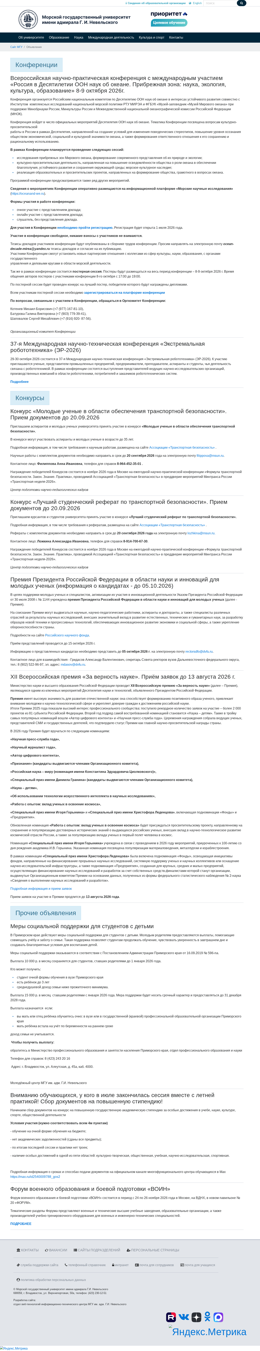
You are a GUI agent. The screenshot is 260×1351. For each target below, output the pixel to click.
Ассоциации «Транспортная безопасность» (182, 447)
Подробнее (19, 381)
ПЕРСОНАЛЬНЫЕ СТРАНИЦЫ (155, 1250)
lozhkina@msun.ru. (201, 533)
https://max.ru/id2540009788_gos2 (35, 1176)
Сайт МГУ (16, 47)
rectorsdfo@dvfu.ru (199, 651)
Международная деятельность (111, 37)
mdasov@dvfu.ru (73, 664)
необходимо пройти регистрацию (85, 227)
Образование (59, 37)
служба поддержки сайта (39, 1265)
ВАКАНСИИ (58, 1250)
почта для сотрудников (157, 1265)
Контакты (176, 37)
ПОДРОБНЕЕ (20, 1224)
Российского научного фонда (67, 635)
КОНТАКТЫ (30, 1250)
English (197, 3)
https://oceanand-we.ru (27, 193)
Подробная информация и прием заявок (41, 888)
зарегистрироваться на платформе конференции (124, 292)
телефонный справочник (87, 1265)
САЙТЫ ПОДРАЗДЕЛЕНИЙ (99, 1250)
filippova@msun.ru (210, 455)
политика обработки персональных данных (53, 1280)
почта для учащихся (200, 1265)
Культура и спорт (151, 37)
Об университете (31, 37)
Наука (78, 37)
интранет (122, 1265)
